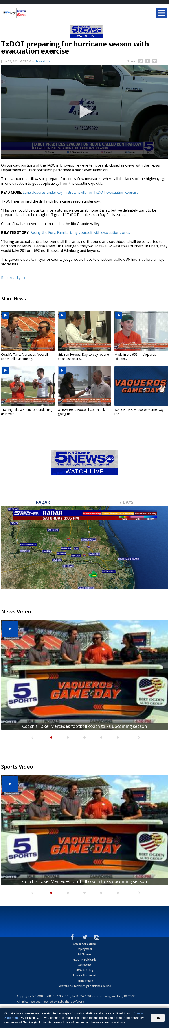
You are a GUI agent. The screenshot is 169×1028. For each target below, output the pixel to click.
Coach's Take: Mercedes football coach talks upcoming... (24, 356)
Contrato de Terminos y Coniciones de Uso (84, 986)
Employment (84, 949)
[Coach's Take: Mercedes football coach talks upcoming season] (28, 331)
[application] (84, 112)
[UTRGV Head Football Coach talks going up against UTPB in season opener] (84, 386)
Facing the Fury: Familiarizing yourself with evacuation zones (80, 232)
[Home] (29, 13)
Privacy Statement (84, 975)
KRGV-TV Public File (84, 959)
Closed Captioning (84, 944)
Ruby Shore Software (71, 1002)
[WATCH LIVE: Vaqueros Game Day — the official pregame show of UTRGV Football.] (141, 386)
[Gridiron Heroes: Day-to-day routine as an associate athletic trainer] (84, 331)
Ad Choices (84, 954)
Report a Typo (13, 277)
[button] (84, 111)
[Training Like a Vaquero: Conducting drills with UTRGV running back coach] (28, 386)
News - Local (43, 61)
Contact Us (84, 965)
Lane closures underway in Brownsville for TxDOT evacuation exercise (81, 192)
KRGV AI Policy (84, 970)
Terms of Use (84, 981)
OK (158, 1018)
